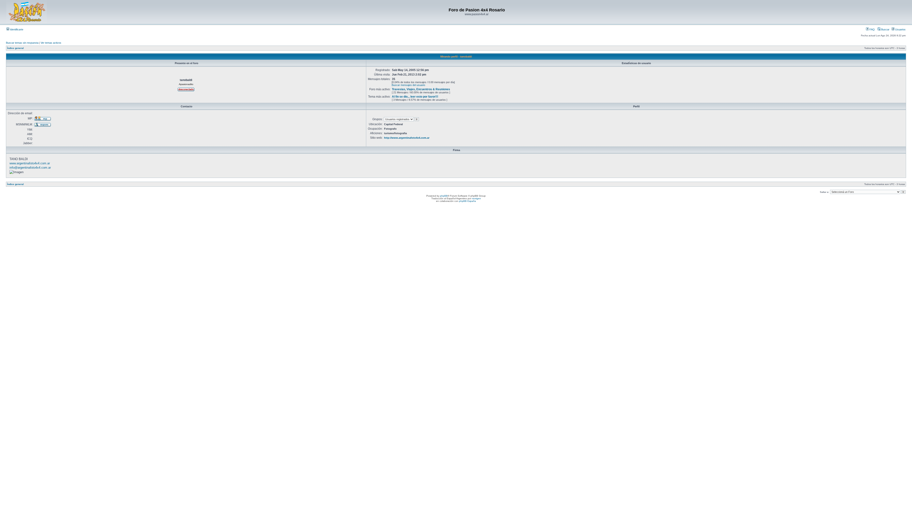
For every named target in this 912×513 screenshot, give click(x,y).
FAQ (872, 29)
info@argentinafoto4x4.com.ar (30, 167)
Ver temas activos (51, 42)
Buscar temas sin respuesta (22, 42)
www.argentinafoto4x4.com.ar (30, 163)
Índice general (15, 48)
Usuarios (900, 29)
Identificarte (16, 29)
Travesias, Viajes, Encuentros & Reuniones (421, 89)
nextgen (476, 198)
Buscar (884, 29)
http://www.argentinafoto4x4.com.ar (406, 137)
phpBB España (467, 201)
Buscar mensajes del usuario (408, 85)
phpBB (444, 196)
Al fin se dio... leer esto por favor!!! (415, 96)
